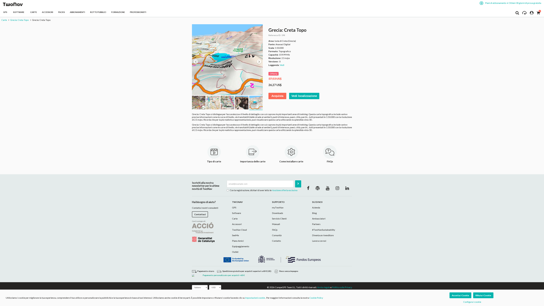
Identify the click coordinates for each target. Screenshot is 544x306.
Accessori (47, 12)
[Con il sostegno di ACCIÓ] (203, 232)
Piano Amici (238, 240)
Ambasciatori (318, 218)
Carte (33, 12)
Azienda (316, 207)
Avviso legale (323, 287)
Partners (316, 224)
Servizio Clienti (279, 218)
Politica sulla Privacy (342, 287)
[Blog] (317, 188)
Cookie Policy (316, 297)
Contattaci (200, 214)
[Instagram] (337, 188)
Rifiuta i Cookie (483, 295)
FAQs (275, 229)
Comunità (276, 235)
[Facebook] (308, 188)
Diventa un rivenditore (323, 235)
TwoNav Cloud (239, 229)
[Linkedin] (347, 188)
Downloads (277, 213)
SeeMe (235, 235)
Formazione (118, 12)
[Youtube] (328, 188)
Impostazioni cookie (255, 297)
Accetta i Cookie (460, 295)
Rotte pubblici (98, 12)
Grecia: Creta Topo (19, 20)
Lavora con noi (319, 240)
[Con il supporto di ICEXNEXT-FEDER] (272, 258)
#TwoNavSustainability (323, 229)
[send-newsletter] (298, 183)
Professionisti (138, 12)
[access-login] (531, 13)
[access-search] (517, 13)
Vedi (282, 65)
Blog (314, 213)
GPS (5, 12)
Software (19, 12)
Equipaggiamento (240, 246)
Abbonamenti (77, 12)
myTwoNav (277, 207)
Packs (61, 12)
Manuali (276, 224)
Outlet (235, 251)
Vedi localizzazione (304, 95)
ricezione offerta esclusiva (284, 190)
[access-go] (524, 13)
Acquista (277, 95)
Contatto (276, 240)
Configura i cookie (472, 301)
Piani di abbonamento (513, 3)
